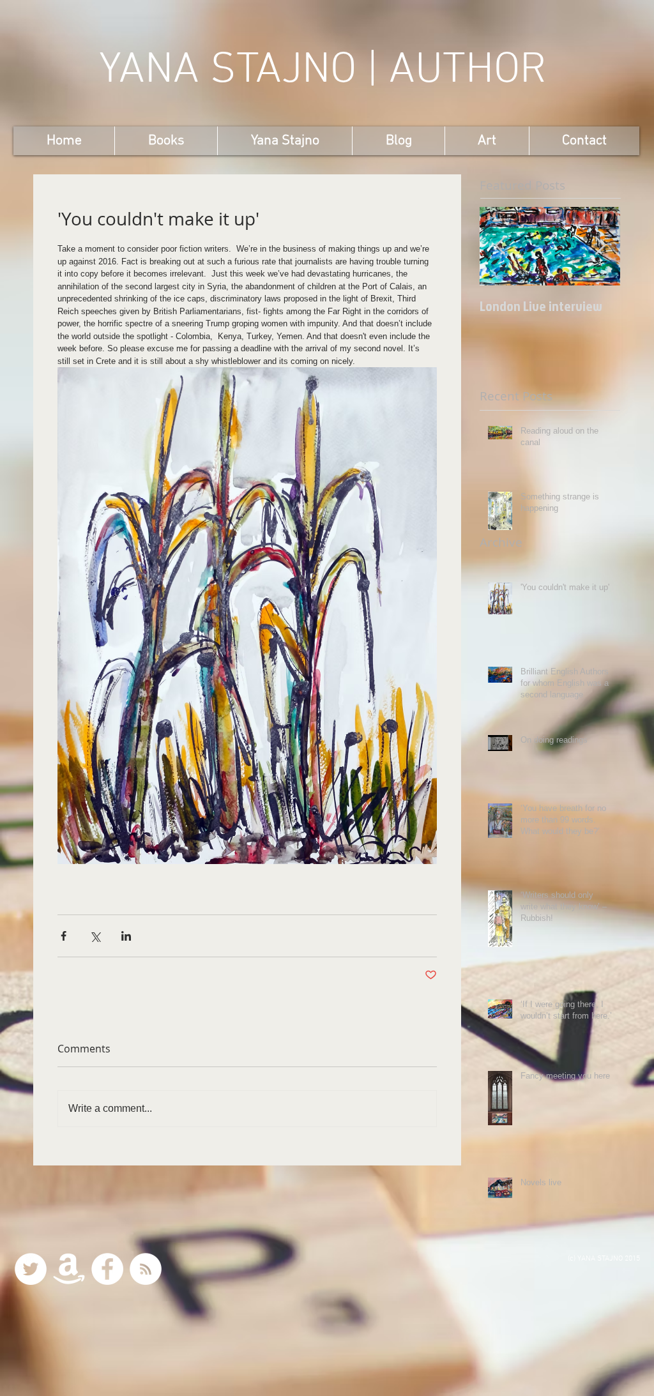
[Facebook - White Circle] (107, 1269)
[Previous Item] (500, 246)
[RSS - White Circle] (146, 1269)
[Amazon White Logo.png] (69, 1269)
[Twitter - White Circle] (31, 1269)
